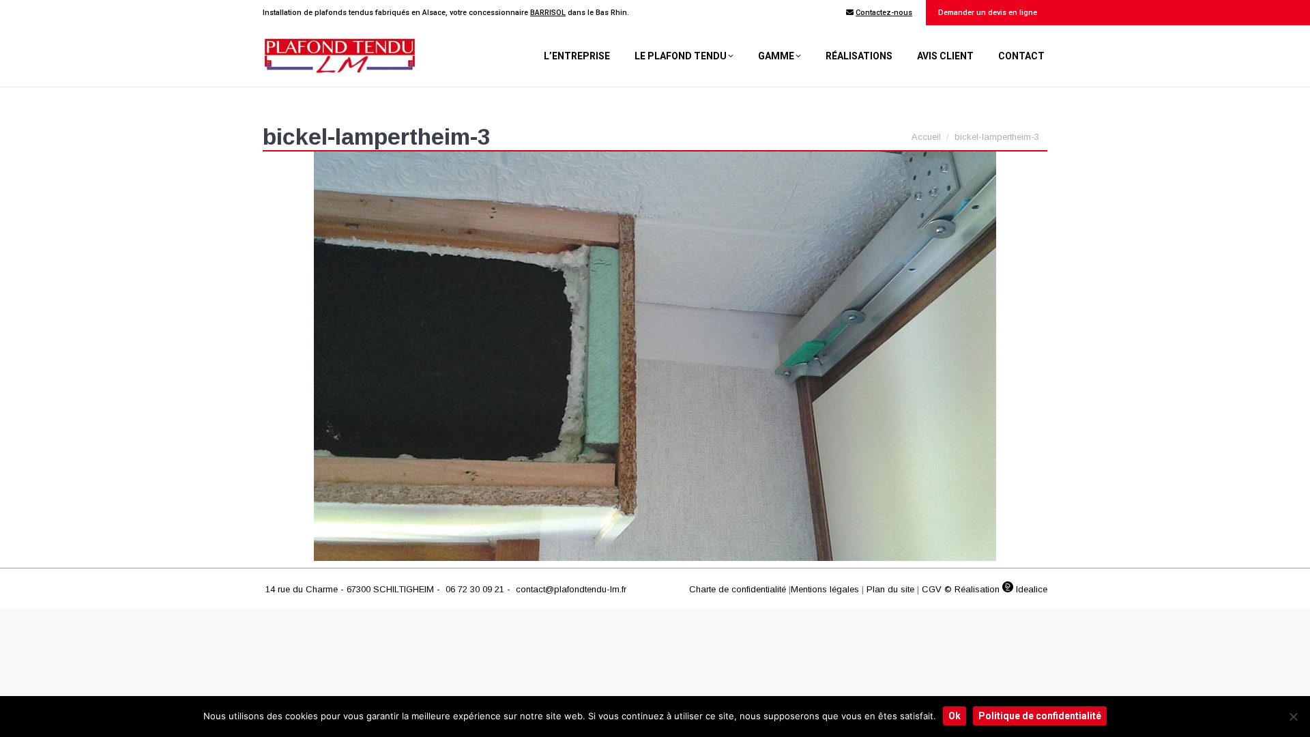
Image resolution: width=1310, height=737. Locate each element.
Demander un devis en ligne (986, 12)
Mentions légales (825, 589)
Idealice (1030, 589)
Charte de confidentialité (737, 589)
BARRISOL (548, 12)
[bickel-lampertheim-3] (655, 356)
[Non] (1293, 716)
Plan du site (890, 589)
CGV (932, 589)
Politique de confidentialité (1039, 715)
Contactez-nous (884, 12)
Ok (954, 715)
